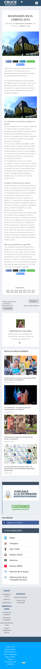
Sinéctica (13, 560)
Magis (12, 538)
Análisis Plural (15, 554)
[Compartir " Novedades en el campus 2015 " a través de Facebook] (8, 291)
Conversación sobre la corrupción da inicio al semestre (18, 438)
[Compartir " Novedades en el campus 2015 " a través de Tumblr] (16, 291)
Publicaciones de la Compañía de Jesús (18, 578)
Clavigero (13, 543)
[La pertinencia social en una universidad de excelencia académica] (20, 365)
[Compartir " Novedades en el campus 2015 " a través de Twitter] (12, 291)
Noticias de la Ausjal (18, 571)
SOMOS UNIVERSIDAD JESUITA (6, 630)
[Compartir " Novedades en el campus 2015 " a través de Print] (33, 291)
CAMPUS (22, 26)
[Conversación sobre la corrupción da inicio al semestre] (20, 424)
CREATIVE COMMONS (20, 597)
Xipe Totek (14, 549)
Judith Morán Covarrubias (23, 23)
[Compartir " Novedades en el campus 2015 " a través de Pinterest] (20, 291)
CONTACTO (6, 599)
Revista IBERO (15, 566)
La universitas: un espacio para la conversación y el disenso (17, 408)
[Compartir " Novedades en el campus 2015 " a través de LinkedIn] (25, 291)
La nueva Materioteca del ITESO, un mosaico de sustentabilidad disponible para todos (19, 468)
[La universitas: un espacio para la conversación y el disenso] (20, 395)
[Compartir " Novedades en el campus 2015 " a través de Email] (29, 291)
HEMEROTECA (6, 602)
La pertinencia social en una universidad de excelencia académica (20, 379)
